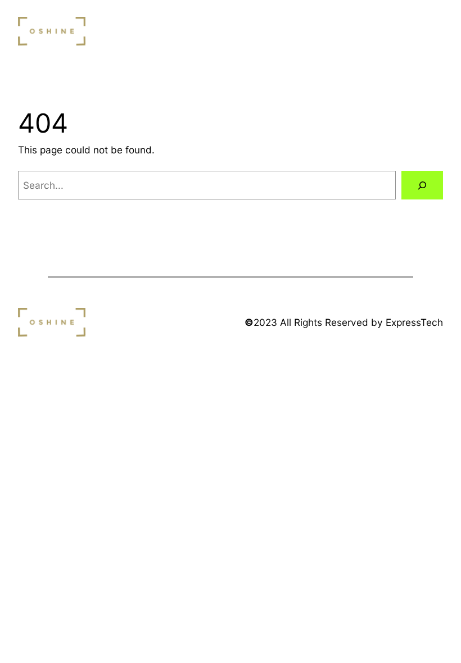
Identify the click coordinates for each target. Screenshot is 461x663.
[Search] (422, 185)
